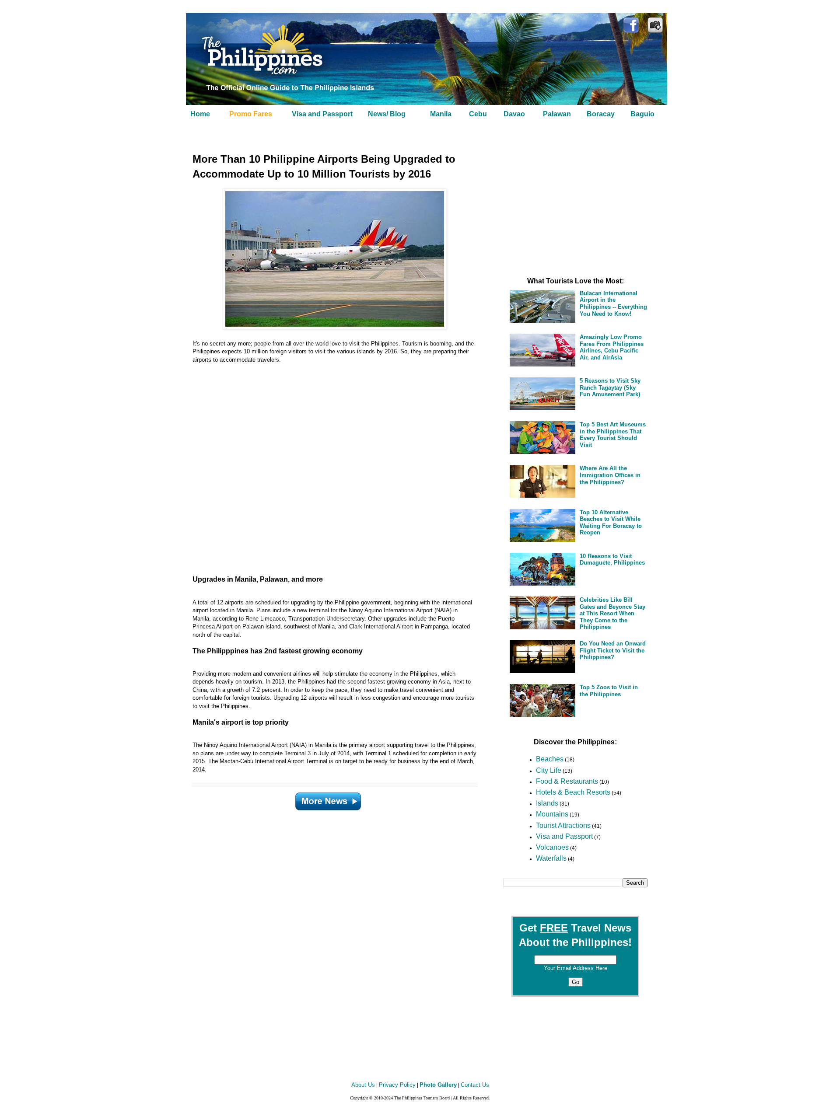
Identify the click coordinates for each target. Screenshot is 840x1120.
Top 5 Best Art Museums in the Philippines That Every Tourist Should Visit (613, 434)
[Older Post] (328, 800)
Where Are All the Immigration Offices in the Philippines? (610, 475)
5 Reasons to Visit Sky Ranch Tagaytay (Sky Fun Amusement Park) (610, 387)
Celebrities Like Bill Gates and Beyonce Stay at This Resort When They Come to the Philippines (612, 613)
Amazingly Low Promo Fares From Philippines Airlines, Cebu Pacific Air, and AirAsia (612, 347)
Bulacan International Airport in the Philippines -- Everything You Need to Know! (613, 303)
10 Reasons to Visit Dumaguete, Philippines (612, 559)
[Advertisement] (323, 465)
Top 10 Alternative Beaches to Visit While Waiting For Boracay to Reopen (611, 522)
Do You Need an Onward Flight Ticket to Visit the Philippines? (613, 650)
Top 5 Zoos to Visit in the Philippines (609, 691)
